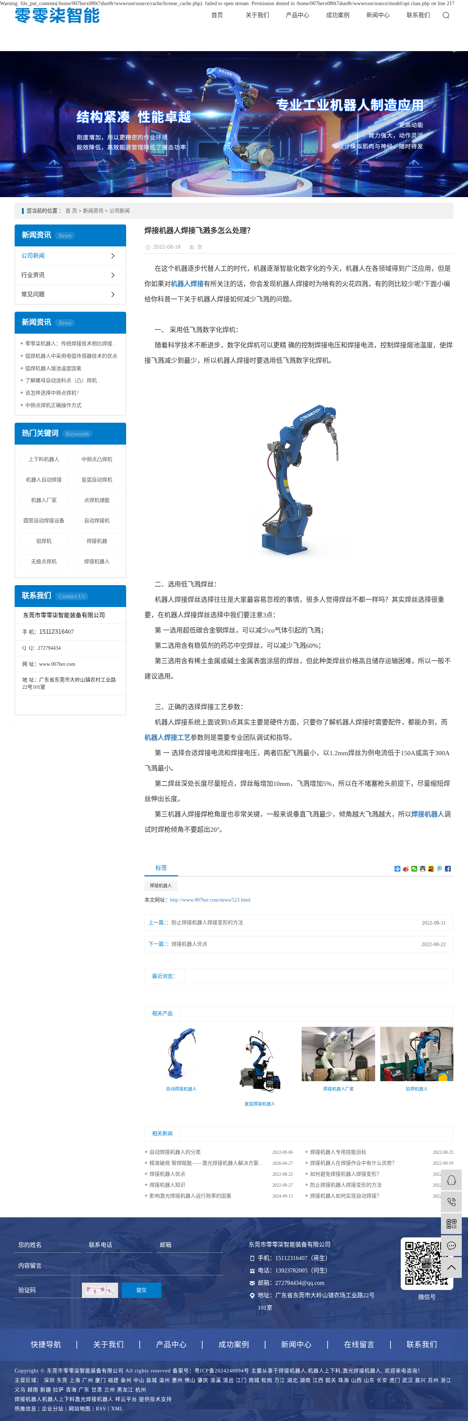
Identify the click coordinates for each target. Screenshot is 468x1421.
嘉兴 (420, 1380)
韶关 (330, 1380)
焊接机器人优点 (189, 944)
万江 (279, 1380)
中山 (138, 1380)
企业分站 (53, 1409)
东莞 (62, 1380)
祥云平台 (126, 1399)
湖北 (292, 1380)
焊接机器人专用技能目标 (338, 1152)
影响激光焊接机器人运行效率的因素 (190, 1196)
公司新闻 (119, 211)
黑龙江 (125, 1390)
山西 (356, 1380)
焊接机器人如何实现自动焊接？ (346, 1196)
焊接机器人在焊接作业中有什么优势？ (353, 1163)
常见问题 (33, 294)
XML (117, 1409)
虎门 (394, 1380)
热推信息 (26, 1409)
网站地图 (80, 1409)
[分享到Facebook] (448, 869)
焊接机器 (97, 541)
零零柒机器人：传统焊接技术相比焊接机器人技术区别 (73, 343)
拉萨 (58, 1390)
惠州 (177, 1380)
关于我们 (257, 15)
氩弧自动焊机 (97, 480)
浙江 (446, 1380)
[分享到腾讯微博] (440, 869)
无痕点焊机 (44, 561)
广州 (87, 1380)
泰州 (126, 1380)
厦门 (100, 1380)
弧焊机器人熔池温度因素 (53, 368)
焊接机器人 (97, 561)
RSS (101, 1409)
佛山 (190, 1380)
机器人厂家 (44, 500)
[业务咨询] (451, 1180)
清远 (228, 1380)
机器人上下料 (324, 1371)
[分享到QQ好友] (423, 869)
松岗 (266, 1380)
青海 (71, 1390)
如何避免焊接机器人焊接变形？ (346, 1174)
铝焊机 (44, 541)
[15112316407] (451, 1201)
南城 (254, 1380)
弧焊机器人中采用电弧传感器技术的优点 (71, 356)
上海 (74, 1380)
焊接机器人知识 (167, 1185)
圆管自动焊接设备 (43, 520)
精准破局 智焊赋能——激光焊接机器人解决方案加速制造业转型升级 (221, 1163)
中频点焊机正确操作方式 (53, 405)
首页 (217, 15)
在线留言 (359, 1345)
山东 (369, 1380)
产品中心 (297, 15)
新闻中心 (378, 15)
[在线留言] (451, 1245)
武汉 (407, 1380)
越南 (32, 1390)
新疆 (45, 1390)
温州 (164, 1380)
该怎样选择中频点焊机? (52, 393)
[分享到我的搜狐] (431, 869)
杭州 (140, 1390)
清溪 (215, 1380)
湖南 (305, 1380)
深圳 (49, 1380)
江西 (318, 1380)
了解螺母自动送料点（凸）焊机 (61, 380)
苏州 (433, 1380)
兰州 (109, 1390)
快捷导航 (46, 1345)
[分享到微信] (414, 869)
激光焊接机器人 (362, 1371)
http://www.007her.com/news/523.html (210, 900)
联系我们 (418, 15)
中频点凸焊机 (97, 459)
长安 (382, 1380)
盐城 (151, 1380)
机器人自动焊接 (44, 480)
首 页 (71, 211)
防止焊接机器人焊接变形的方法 (207, 922)
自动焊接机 (97, 520)
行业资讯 (33, 275)
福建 (113, 1380)
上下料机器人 (44, 459)
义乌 (20, 1390)
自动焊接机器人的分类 (175, 1152)
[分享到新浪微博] (406, 869)
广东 (84, 1390)
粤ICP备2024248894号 (222, 1371)
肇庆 (202, 1380)
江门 (241, 1380)
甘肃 (96, 1390)
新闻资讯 (93, 211)
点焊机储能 (97, 500)
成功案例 (338, 15)
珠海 (343, 1380)
